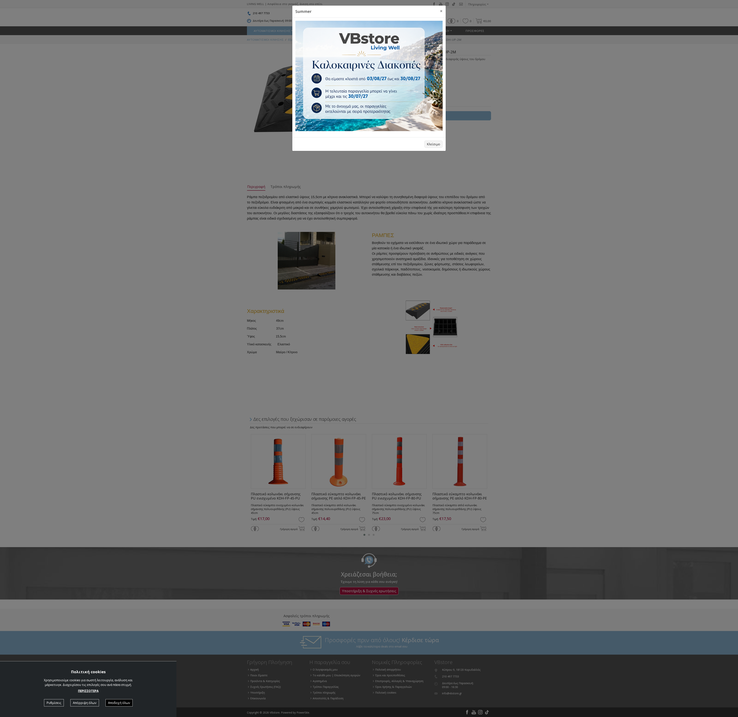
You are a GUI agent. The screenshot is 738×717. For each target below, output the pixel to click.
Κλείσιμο (433, 144)
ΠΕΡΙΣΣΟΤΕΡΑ (88, 691)
